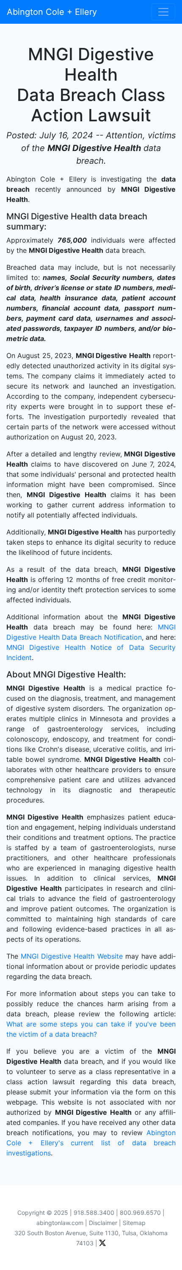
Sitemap (134, 1222)
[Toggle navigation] (163, 11)
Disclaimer (103, 1222)
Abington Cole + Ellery (52, 12)
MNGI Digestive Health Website (71, 956)
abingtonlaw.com (59, 1222)
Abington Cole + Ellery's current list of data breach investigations (91, 1142)
